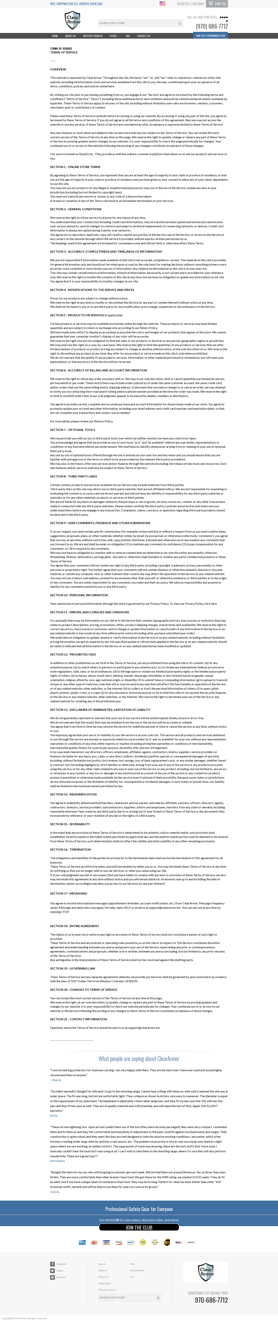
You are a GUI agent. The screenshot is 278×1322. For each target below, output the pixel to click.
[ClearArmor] (72, 20)
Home (55, 36)
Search (101, 1264)
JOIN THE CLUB (139, 1227)
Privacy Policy (137, 1270)
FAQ (128, 36)
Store (113, 36)
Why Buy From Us (93, 36)
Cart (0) (220, 3)
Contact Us (143, 36)
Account (198, 3)
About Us (70, 36)
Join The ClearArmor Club (210, 36)
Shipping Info (104, 1283)
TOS (132, 1276)
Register (183, 3)
